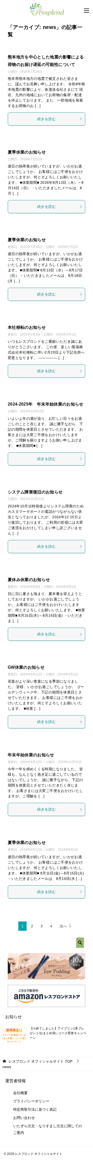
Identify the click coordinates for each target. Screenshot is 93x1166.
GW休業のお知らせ (26, 667)
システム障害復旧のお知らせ (35, 492)
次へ (63, 926)
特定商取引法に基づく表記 (35, 1109)
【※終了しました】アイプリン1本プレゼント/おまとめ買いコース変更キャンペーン (58, 1033)
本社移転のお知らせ (27, 327)
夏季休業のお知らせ (27, 152)
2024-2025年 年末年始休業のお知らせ (45, 404)
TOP (40, 1061)
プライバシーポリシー (31, 1101)
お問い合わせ (24, 1118)
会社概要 (20, 1093)
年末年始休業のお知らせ (31, 755)
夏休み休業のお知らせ (29, 579)
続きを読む (46, 119)
